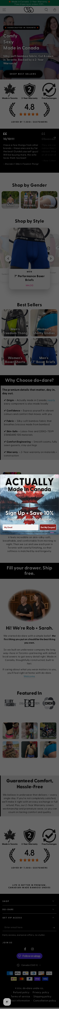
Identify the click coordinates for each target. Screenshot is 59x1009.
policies (52, 532)
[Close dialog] (57, 476)
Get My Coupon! (48, 527)
